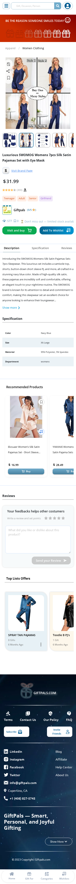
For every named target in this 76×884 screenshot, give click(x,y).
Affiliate (61, 759)
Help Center (64, 767)
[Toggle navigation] (6, 6)
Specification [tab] (40, 248)
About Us (62, 775)
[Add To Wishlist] (41, 432)
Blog (59, 751)
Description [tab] (11, 248)
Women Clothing (33, 48)
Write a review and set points (24, 518)
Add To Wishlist (53, 230)
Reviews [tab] (66, 248)
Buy (28, 471)
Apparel (10, 48)
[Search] (57, 5)
